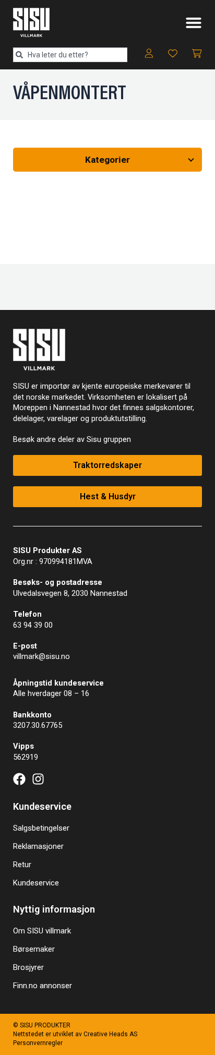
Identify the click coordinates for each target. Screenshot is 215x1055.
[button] (193, 22)
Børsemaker (34, 949)
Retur (22, 864)
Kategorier (107, 159)
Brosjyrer (28, 967)
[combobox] (70, 54)
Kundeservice (36, 883)
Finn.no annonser (42, 985)
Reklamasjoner (38, 846)
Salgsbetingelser (41, 828)
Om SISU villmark (42, 931)
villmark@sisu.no (41, 656)
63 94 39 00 (33, 625)
